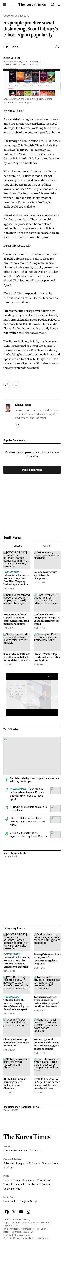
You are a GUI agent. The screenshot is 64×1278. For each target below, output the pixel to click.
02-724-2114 (13, 1226)
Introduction (10, 1150)
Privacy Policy (44, 1180)
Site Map (8, 1167)
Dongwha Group (28, 1201)
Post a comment (32, 469)
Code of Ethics (11, 1180)
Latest (18, 545)
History (23, 1150)
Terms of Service (41, 1184)
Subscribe (8, 1163)
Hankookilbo (10, 1201)
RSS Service (33, 1163)
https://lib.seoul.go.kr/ (17, 246)
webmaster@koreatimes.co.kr (36, 1222)
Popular (46, 545)
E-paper (20, 1163)
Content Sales (50, 1163)
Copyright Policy (12, 1188)
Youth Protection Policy (16, 1184)
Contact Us (35, 1150)
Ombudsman (28, 1180)
